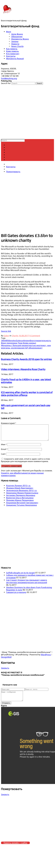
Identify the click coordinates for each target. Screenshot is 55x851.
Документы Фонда (20, 39)
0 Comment (34, 335)
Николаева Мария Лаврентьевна (22, 493)
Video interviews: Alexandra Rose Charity (23, 369)
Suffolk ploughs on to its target (20, 572)
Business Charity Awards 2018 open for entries (26, 359)
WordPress (46, 654)
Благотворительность (40, 340)
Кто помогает (12, 53)
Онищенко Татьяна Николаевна (21, 505)
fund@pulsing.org (9, 78)
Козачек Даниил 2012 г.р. (18, 485)
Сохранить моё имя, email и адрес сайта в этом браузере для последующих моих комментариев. (25, 460)
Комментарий (8, 423)
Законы (14, 41)
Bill (7, 340)
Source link (6, 331)
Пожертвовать (13, 171)
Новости (15, 44)
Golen (6, 335)
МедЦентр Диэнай (15, 58)
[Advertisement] (27, 112)
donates (12, 340)
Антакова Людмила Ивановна (20, 495)
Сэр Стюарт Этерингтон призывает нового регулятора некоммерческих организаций (26, 581)
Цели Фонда (17, 34)
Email (4, 449)
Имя (4, 444)
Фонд (8, 31)
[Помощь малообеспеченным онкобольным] (7, 14)
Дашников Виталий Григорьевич (22, 502)
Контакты (10, 56)
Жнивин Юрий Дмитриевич (19, 488)
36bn (3, 340)
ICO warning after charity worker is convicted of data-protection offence (27, 393)
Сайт (3, 454)
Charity (15, 335)
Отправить (6, 703)
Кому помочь (12, 51)
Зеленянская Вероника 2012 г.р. (21, 490)
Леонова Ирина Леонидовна (20, 500)
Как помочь (11, 49)
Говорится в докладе (16, 592)
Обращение (17, 36)
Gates (18, 340)
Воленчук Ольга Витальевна (20, 498)
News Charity (17, 46)
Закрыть (5, 668)
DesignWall (6, 657)
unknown (25, 340)
